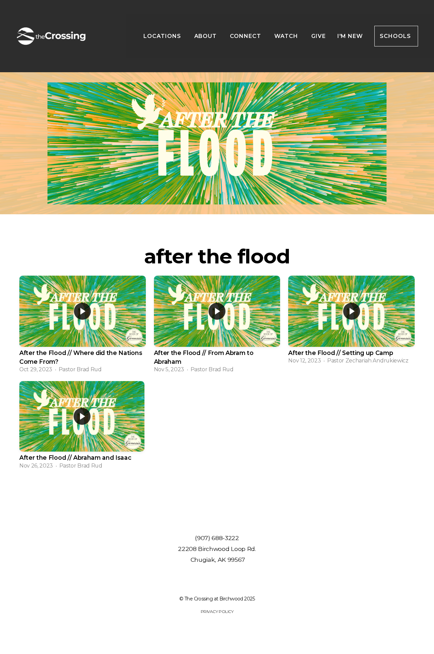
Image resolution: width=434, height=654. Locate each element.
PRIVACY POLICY (217, 611)
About (206, 36)
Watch (287, 36)
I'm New (350, 36)
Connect (246, 36)
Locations (163, 36)
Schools (396, 36)
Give (318, 36)
